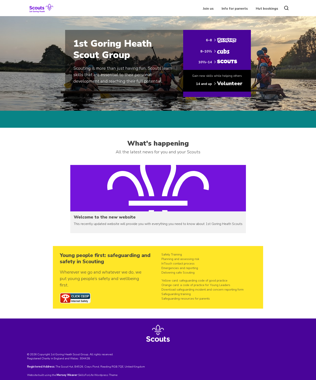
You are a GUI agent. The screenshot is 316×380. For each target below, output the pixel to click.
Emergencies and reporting (179, 268)
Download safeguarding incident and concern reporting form (202, 290)
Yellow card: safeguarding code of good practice (194, 280)
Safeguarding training (176, 294)
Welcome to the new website (105, 217)
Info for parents (235, 8)
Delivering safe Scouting (178, 273)
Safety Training (171, 254)
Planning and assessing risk (180, 259)
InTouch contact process (178, 264)
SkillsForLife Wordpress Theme (97, 375)
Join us (208, 8)
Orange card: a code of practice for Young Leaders (195, 285)
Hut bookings (267, 8)
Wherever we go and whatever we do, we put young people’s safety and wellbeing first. (100, 278)
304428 (85, 358)
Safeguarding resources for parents (185, 299)
